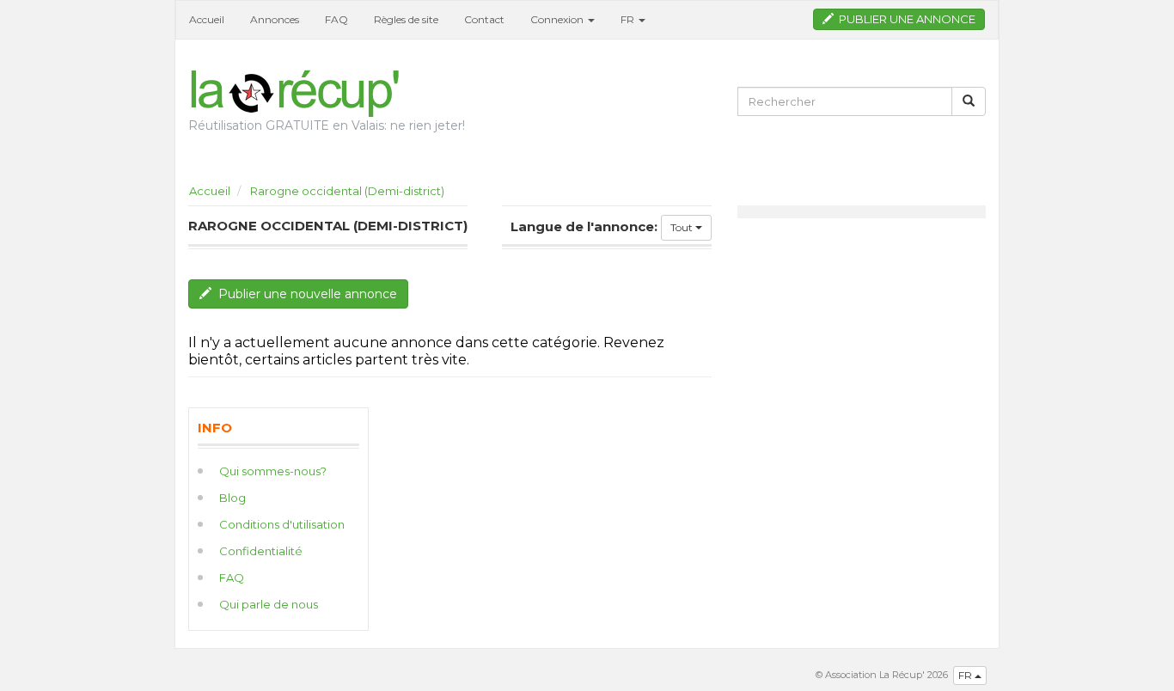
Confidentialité (261, 551)
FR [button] (629, 19)
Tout (682, 227)
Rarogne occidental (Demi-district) (347, 191)
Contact (484, 19)
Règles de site (406, 19)
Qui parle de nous (268, 604)
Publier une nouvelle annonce (304, 294)
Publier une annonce (904, 19)
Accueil (206, 19)
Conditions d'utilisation (282, 524)
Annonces (274, 19)
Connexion (558, 19)
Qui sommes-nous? (273, 471)
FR (966, 675)
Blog (232, 497)
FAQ (336, 19)
